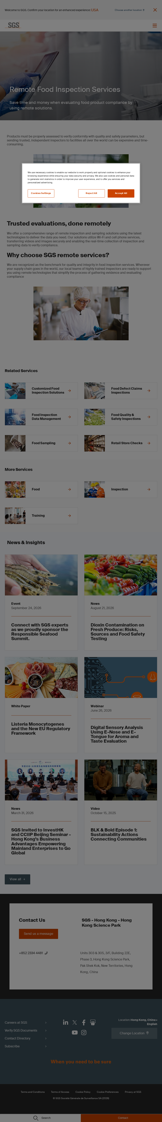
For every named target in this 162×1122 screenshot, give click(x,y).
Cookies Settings (41, 193)
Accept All (121, 193)
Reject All (91, 193)
